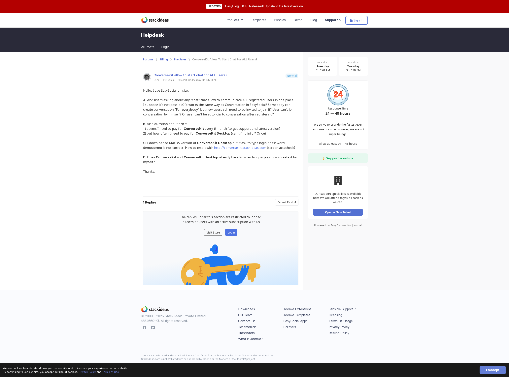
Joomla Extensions (297, 309)
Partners (289, 327)
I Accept (492, 370)
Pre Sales (180, 59)
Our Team (245, 315)
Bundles (280, 20)
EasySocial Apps (295, 321)
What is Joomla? (250, 339)
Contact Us (246, 321)
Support (332, 20)
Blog (313, 20)
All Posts (147, 47)
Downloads (246, 309)
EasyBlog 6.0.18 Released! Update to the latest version (264, 6)
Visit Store (213, 232)
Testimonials (247, 327)
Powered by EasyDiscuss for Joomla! (338, 225)
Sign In (358, 20)
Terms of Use (110, 371)
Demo (298, 20)
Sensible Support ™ (342, 309)
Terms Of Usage (341, 321)
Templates (258, 20)
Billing (163, 59)
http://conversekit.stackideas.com (240, 147)
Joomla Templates (296, 315)
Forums (148, 59)
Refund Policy (339, 333)
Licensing (335, 315)
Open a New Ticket (338, 212)
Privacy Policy (87, 371)
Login (165, 47)
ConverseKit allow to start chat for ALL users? (190, 75)
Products (233, 20)
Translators (246, 333)
